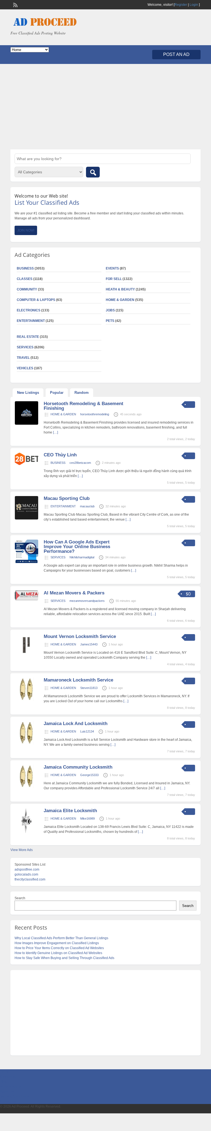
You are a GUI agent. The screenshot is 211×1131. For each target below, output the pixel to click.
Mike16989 (87, 818)
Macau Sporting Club (67, 498)
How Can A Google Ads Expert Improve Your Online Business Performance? (77, 546)
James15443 (89, 644)
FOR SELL (114, 279)
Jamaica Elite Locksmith (70, 810)
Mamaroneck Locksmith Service (78, 680)
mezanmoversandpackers (87, 600)
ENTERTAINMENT (31, 321)
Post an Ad (176, 54)
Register (180, 5)
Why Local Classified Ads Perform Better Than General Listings (61, 938)
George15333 (89, 775)
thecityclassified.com (30, 879)
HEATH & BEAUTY (120, 289)
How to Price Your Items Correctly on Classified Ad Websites (59, 948)
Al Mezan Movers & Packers (74, 593)
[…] (55, 432)
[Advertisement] (105, 106)
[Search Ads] (93, 172)
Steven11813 (89, 688)
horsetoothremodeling (94, 414)
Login (194, 5)
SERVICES (58, 557)
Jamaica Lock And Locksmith (75, 723)
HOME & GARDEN (120, 300)
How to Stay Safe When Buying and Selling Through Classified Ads (64, 958)
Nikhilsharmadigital (82, 557)
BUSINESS (58, 462)
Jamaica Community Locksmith (78, 767)
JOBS (110, 310)
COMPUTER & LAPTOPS (36, 300)
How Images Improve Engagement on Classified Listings (57, 943)
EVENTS (112, 268)
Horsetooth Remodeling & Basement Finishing (83, 406)
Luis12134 (87, 731)
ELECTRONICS (28, 310)
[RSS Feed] (15, 4)
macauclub (87, 506)
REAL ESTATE (28, 337)
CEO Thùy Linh (60, 454)
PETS (110, 321)
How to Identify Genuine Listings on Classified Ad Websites (58, 953)
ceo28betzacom (80, 462)
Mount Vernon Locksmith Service (80, 636)
